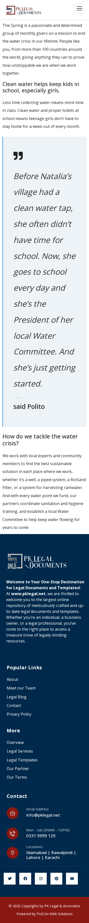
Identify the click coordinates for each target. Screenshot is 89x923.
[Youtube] (72, 879)
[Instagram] (41, 879)
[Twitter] (10, 879)
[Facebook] (25, 879)
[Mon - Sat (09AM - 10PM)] (13, 833)
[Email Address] (13, 813)
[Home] (38, 560)
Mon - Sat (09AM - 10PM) (47, 829)
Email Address (37, 809)
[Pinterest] (56, 879)
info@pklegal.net (43, 815)
